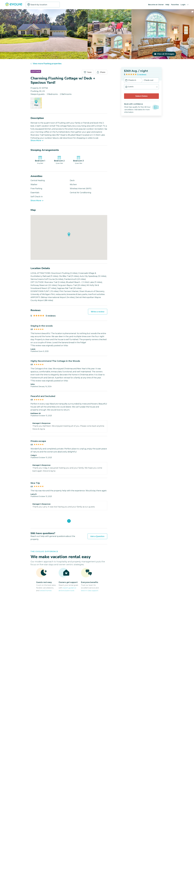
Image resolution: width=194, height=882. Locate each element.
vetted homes (46, 590)
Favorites (175, 5)
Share (102, 72)
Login (183, 5)
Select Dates (141, 96)
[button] (141, 86)
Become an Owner (156, 5)
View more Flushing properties (47, 64)
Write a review (97, 312)
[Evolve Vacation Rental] (13, 5)
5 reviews (141, 75)
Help (167, 5)
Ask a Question (97, 536)
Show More (36, 141)
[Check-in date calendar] (126, 80)
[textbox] (43, 4)
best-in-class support (89, 590)
